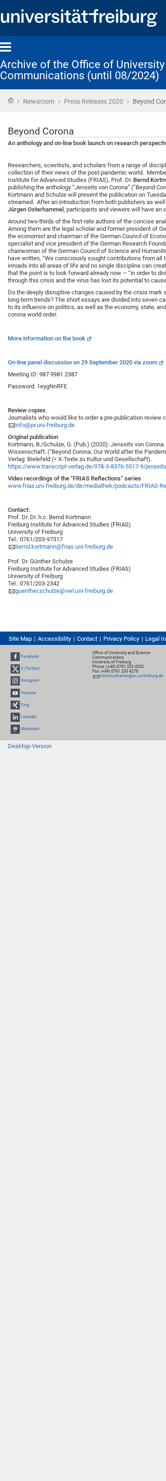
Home (10, 100)
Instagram (30, 681)
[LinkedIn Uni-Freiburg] (15, 716)
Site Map (20, 638)
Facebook (30, 656)
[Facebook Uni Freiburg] (15, 656)
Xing (25, 704)
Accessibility (54, 638)
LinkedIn (28, 716)
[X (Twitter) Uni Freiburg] (15, 668)
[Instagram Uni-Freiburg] (15, 681)
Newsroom (38, 101)
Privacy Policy (121, 638)
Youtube (28, 693)
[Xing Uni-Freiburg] (15, 704)
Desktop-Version (30, 746)
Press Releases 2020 (93, 101)
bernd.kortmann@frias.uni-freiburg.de (64, 546)
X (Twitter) (30, 668)
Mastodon (30, 728)
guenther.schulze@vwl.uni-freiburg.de (64, 590)
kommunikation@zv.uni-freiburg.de (131, 675)
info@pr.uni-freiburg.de (45, 424)
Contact (87, 638)
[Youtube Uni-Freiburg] (15, 693)
